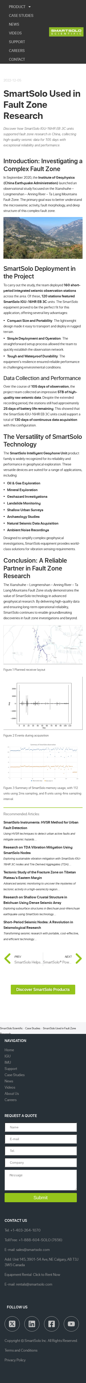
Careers (11, 1099)
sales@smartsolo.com (33, 1249)
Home (9, 1050)
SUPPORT (17, 41)
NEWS (14, 24)
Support (11, 1068)
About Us (12, 1093)
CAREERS (17, 50)
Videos (10, 1087)
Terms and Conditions (21, 1350)
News (9, 1081)
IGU (8, 1056)
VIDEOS (15, 33)
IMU (8, 1062)
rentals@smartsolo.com (34, 1284)
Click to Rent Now (46, 1274)
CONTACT (17, 59)
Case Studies (32, 1028)
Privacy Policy (15, 1359)
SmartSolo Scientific (11, 1028)
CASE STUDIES (21, 15)
